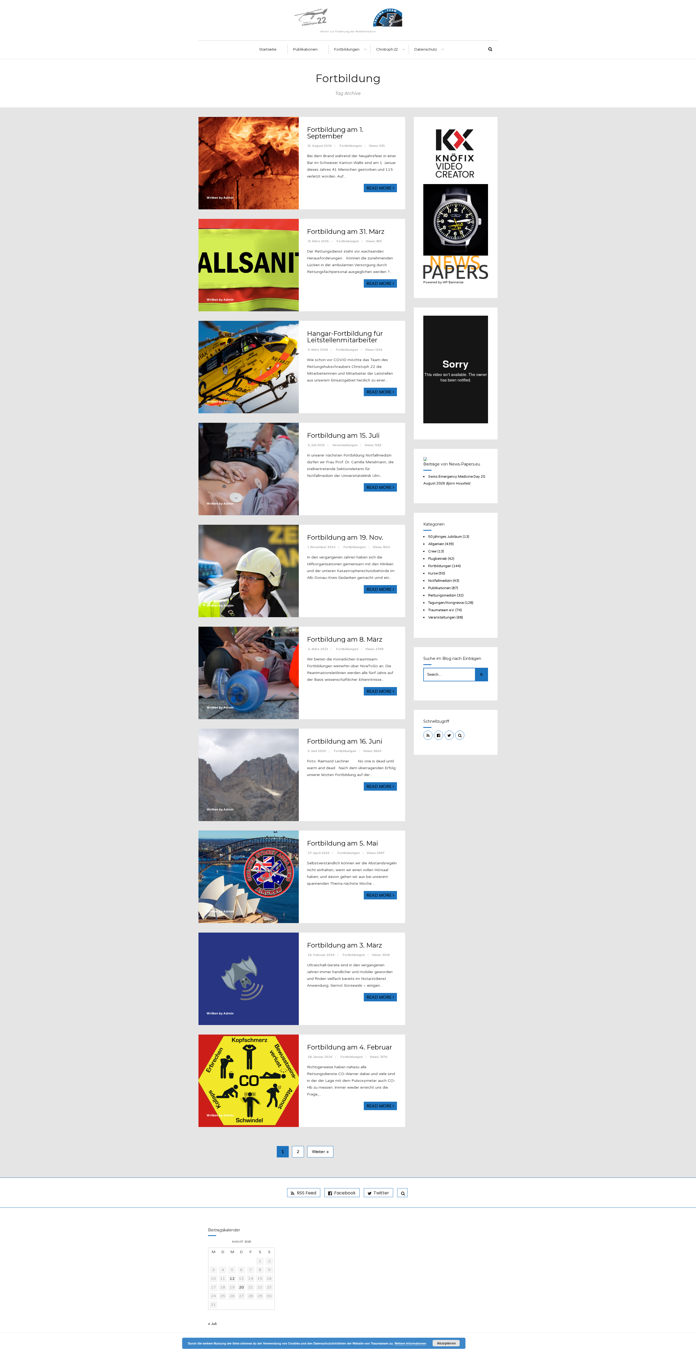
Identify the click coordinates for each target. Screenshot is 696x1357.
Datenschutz (425, 49)
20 (241, 1287)
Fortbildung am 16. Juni (345, 741)
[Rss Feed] (428, 735)
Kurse (433, 573)
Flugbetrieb (437, 559)
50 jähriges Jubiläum (445, 537)
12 (232, 1278)
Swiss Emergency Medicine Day (454, 476)
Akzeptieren (446, 1343)
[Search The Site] (459, 735)
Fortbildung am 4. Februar (349, 1047)
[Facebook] (438, 735)
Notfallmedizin (440, 581)
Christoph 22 (387, 49)
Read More (379, 188)
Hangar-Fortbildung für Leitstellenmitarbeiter (345, 337)
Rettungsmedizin (442, 595)
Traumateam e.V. (441, 610)
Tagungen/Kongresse (446, 603)
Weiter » (320, 1151)
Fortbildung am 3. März (344, 945)
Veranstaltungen (345, 445)
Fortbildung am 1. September (335, 133)
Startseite (267, 49)
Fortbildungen (346, 49)
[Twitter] (449, 735)
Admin (228, 198)
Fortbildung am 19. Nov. (345, 537)
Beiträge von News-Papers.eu (451, 464)
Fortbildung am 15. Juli (343, 435)
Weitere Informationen (410, 1343)
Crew (432, 551)
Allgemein (436, 544)
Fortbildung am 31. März (345, 231)
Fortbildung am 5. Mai (342, 843)
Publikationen (305, 49)
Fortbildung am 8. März (344, 639)
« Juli (212, 1323)
